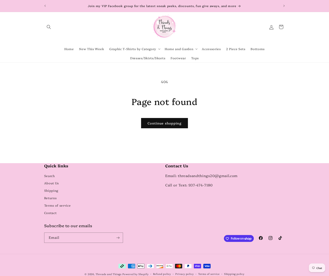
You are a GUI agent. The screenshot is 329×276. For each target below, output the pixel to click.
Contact (50, 213)
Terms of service (57, 205)
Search (49, 176)
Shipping (51, 191)
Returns (50, 198)
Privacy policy (184, 273)
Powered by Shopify (135, 274)
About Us (51, 183)
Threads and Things (109, 274)
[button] (49, 27)
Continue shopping (164, 123)
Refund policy (162, 273)
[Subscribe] (118, 238)
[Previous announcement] (45, 6)
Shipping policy (234, 273)
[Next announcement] (284, 6)
